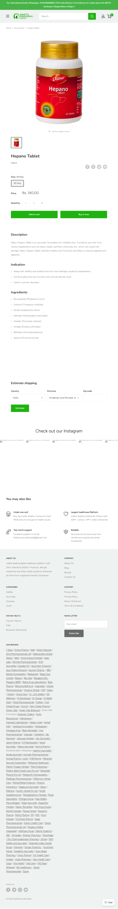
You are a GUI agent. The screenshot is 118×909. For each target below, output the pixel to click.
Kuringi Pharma (13, 758)
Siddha (9, 592)
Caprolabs (40, 686)
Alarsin (9, 658)
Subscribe (74, 633)
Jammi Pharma (13, 742)
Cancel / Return (14, 621)
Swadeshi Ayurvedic (24, 851)
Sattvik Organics (43, 831)
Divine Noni (22, 694)
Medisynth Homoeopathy (35, 774)
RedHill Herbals (13, 811)
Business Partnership (16, 630)
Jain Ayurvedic (43, 738)
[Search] (92, 16)
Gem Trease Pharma (39, 706)
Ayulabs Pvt (24, 666)
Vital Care (30, 863)
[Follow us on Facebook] (8, 890)
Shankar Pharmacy (32, 835)
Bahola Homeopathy (16, 674)
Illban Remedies (29, 730)
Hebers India (36, 722)
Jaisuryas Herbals (25, 738)
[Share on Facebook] (87, 167)
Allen (16, 658)
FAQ (8, 625)
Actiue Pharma (21, 650)
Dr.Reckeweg (23, 698)
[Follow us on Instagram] (20, 890)
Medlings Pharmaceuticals (18, 778)
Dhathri (10, 694)
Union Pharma (24, 855)
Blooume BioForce (24, 686)
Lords (25, 758)
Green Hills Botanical (29, 710)
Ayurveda (10, 596)
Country (15, 391)
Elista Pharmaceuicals (23, 702)
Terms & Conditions (73, 605)
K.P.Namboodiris (30, 742)
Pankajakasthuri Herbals (35, 795)
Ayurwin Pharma (37, 670)
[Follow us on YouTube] (26, 890)
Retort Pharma (22, 815)
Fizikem (39, 702)
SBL (8, 835)
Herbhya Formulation (23, 726)
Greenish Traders (26, 714)
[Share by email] (105, 167)
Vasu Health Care (41, 859)
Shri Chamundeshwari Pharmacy (23, 839)
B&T (49, 670)
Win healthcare (23, 867)
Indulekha (39, 734)
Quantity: (15, 203)
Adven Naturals (44, 650)
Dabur (14, 163)
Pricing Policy (70, 596)
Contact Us (69, 577)
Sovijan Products (32, 847)
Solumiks (18, 847)
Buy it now (84, 214)
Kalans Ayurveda (25, 746)
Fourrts (24, 706)
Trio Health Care (41, 855)
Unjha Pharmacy (23, 859)
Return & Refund (72, 601)
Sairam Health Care (33, 823)
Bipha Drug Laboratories (34, 682)
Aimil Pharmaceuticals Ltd (18, 654)
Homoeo (10, 601)
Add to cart (34, 214)
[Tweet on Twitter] (99, 167)
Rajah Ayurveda (29, 803)
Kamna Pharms (42, 746)
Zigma (26, 871)
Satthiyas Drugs (26, 831)
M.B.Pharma (35, 758)
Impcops (28, 734)
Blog (66, 568)
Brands (67, 572)
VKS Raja (41, 863)
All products (19, 28)
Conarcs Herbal (32, 690)
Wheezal (10, 867)
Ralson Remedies (24, 807)
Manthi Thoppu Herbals (17, 766)
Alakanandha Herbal (42, 654)
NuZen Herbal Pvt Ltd (27, 791)
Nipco (43, 787)
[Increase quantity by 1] (42, 203)
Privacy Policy (71, 592)
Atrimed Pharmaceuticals (24, 662)
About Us (68, 563)
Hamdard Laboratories (17, 722)
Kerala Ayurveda (14, 754)
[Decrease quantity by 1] (25, 203)
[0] (109, 16)
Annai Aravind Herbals (31, 658)
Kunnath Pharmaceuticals (35, 754)
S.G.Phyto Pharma (24, 819)
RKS (37, 815)
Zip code (87, 391)
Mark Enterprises (39, 766)
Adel (32, 650)
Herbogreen (41, 726)
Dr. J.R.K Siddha (37, 694)
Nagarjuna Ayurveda (28, 787)
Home (8, 28)
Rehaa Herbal (29, 811)
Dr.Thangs (37, 698)
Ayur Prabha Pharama (16, 670)
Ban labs (28, 678)
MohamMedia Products (24, 782)
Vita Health (18, 863)
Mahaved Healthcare (38, 762)
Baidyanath (33, 674)
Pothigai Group (26, 799)
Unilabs (9, 859)
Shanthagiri (48, 835)
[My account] (103, 16)
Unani (9, 605)
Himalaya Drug (13, 730)
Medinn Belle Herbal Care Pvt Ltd (22, 770)
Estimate (20, 408)
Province (51, 391)
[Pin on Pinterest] (93, 167)
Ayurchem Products (41, 666)
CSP (43, 690)
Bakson (18, 678)
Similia (43, 839)
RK (32, 815)
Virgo (8, 863)
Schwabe (17, 835)
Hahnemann (26, 718)
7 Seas (9, 650)
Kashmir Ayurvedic (42, 750)
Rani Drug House (42, 807)
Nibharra (10, 791)
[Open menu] (7, 16)
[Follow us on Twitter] (14, 890)
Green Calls (12, 710)
